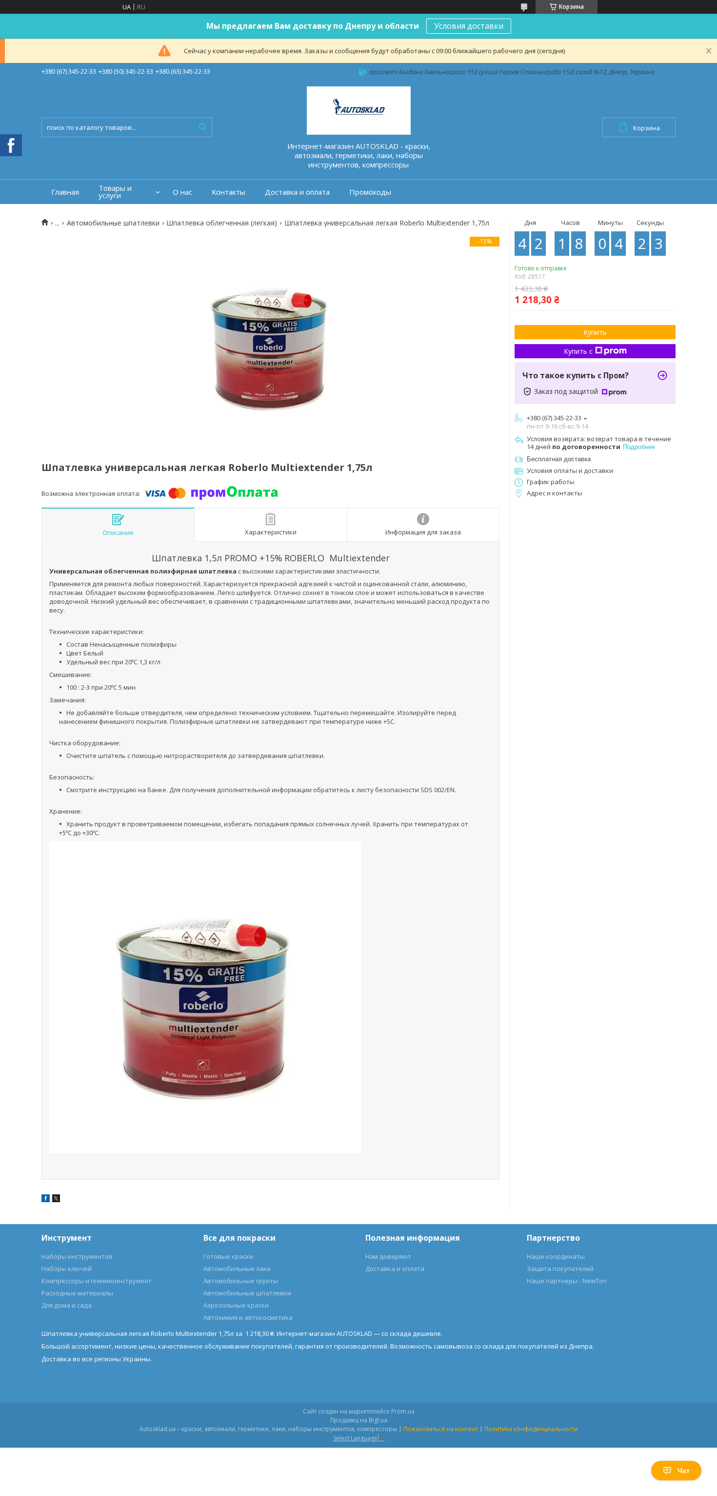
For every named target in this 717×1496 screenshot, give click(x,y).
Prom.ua (403, 1411)
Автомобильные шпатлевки (113, 223)
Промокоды (370, 192)
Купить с (578, 351)
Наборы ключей (66, 1268)
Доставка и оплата (297, 192)
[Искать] (202, 127)
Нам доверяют (388, 1256)
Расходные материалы (77, 1293)
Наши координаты (556, 1256)
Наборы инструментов (77, 1256)
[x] (56, 1199)
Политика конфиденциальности (531, 1429)
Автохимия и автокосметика (248, 1317)
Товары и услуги (115, 191)
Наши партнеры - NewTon (567, 1280)
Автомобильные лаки (237, 1268)
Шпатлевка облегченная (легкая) (221, 223)
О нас (182, 192)
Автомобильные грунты (240, 1280)
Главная (65, 192)
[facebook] (45, 1199)
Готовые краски (228, 1256)
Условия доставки (468, 25)
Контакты (228, 192)
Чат (683, 1471)
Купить (595, 332)
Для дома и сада (66, 1305)
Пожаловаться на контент (440, 1429)
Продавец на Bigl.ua (358, 1420)
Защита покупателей (560, 1268)
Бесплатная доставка (559, 459)
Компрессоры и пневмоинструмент (96, 1280)
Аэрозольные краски (236, 1305)
